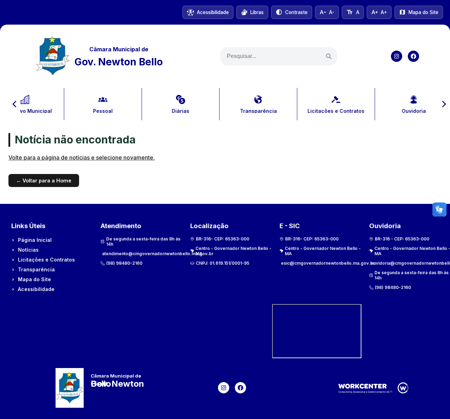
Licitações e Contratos (46, 260)
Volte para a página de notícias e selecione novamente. (81, 157)
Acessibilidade (36, 289)
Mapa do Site (34, 279)
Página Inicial (35, 240)
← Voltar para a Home (43, 180)
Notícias (28, 250)
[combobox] (279, 56)
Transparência (36, 269)
